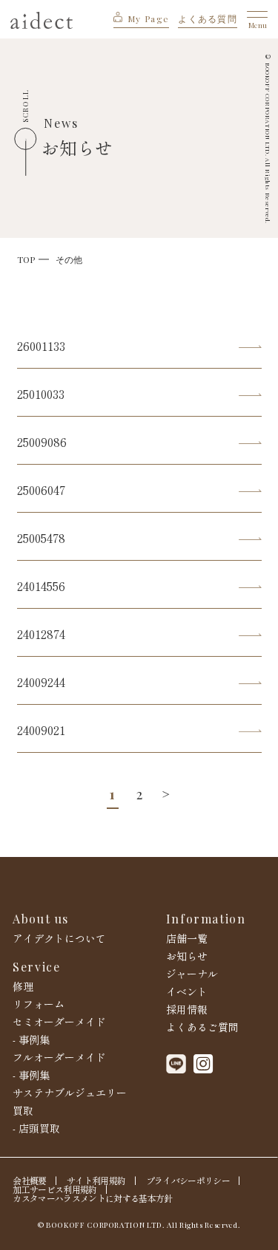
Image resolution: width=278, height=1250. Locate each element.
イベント (187, 991)
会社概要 (29, 1180)
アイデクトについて (59, 938)
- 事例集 (31, 1039)
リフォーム (38, 1004)
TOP (26, 259)
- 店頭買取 (36, 1128)
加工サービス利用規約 (54, 1189)
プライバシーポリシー (188, 1180)
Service (36, 967)
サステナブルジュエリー (70, 1092)
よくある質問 (207, 18)
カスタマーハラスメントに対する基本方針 (92, 1198)
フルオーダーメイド (59, 1057)
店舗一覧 (187, 938)
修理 (23, 986)
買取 (23, 1110)
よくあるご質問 (202, 1027)
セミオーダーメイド (59, 1021)
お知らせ (187, 956)
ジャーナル (192, 973)
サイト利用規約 (96, 1180)
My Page (148, 18)
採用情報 (187, 1009)
